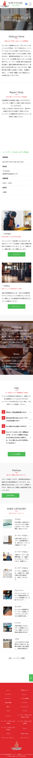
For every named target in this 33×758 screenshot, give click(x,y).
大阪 (10, 658)
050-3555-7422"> (12, 162)
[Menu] (30, 4)
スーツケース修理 (18, 658)
